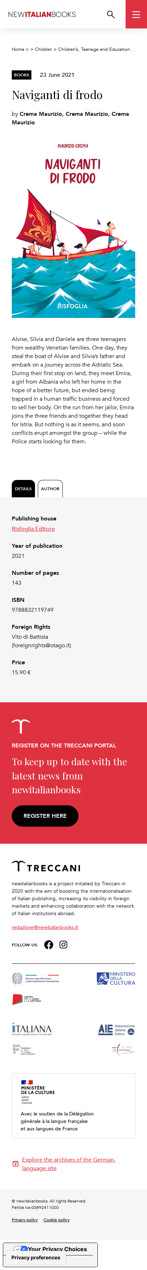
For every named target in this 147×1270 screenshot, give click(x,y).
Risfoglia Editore (33, 528)
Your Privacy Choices (57, 1249)
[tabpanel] (74, 595)
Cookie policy (57, 1219)
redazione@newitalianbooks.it (45, 927)
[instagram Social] (63, 944)
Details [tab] (23, 488)
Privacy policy (25, 1219)
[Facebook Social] (48, 944)
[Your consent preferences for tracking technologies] (36, 1257)
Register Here (45, 815)
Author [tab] (50, 488)
